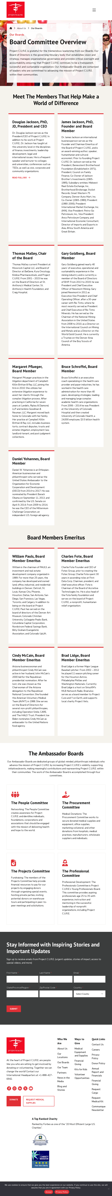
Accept (49, 1192)
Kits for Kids (81, 1069)
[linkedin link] (20, 1088)
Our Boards (63, 1062)
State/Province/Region (18, 987)
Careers (96, 1049)
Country (78, 987)
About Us (21, 28)
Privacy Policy (62, 1192)
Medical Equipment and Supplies (81, 1052)
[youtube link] (31, 1088)
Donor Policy (98, 1063)
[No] (108, 1188)
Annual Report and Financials (98, 1072)
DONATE (14, 1099)
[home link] (16, 1045)
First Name (13, 972)
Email (77, 972)
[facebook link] (9, 1088)
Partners (61, 1072)
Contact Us (98, 1044)
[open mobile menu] (94, 10)
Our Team (62, 1067)
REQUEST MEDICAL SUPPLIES (35, 1101)
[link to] (69, 1140)
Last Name (45, 972)
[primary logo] (16, 10)
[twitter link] (25, 1088)
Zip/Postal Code (48, 987)
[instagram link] (14, 1088)
